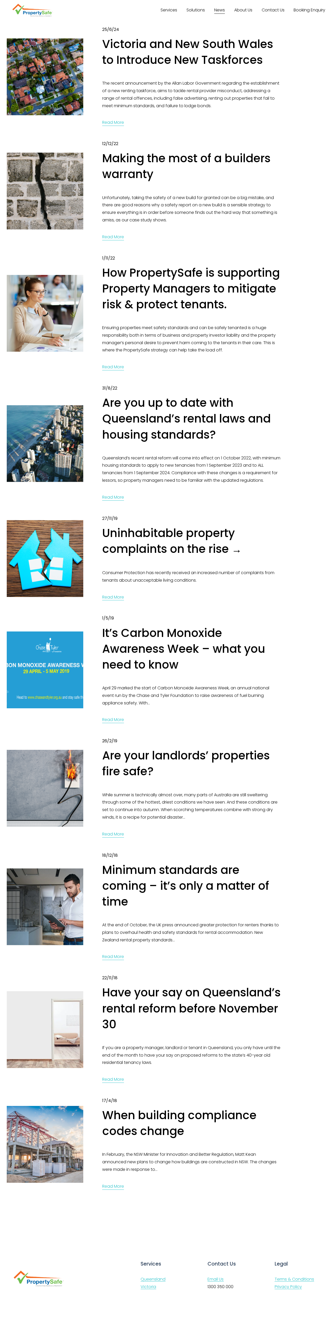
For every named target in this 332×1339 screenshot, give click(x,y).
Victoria (148, 1287)
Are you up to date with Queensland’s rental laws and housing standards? (186, 418)
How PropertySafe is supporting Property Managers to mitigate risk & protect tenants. (191, 288)
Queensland (153, 1279)
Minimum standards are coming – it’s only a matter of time (185, 885)
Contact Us (273, 10)
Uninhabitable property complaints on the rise (168, 541)
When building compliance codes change (179, 1123)
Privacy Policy (288, 1287)
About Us (243, 10)
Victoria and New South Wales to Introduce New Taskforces (187, 52)
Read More (113, 122)
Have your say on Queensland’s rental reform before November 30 (191, 1008)
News (219, 10)
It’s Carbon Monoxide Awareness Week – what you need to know (183, 648)
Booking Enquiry (309, 10)
